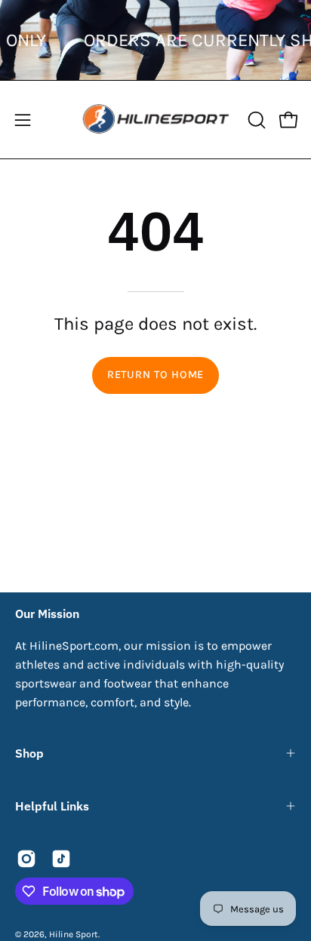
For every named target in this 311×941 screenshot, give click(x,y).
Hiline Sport (73, 934)
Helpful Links (52, 805)
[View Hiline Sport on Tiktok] (61, 858)
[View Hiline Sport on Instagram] (26, 858)
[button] (255, 120)
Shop (29, 753)
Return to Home (155, 374)
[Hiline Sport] (156, 119)
